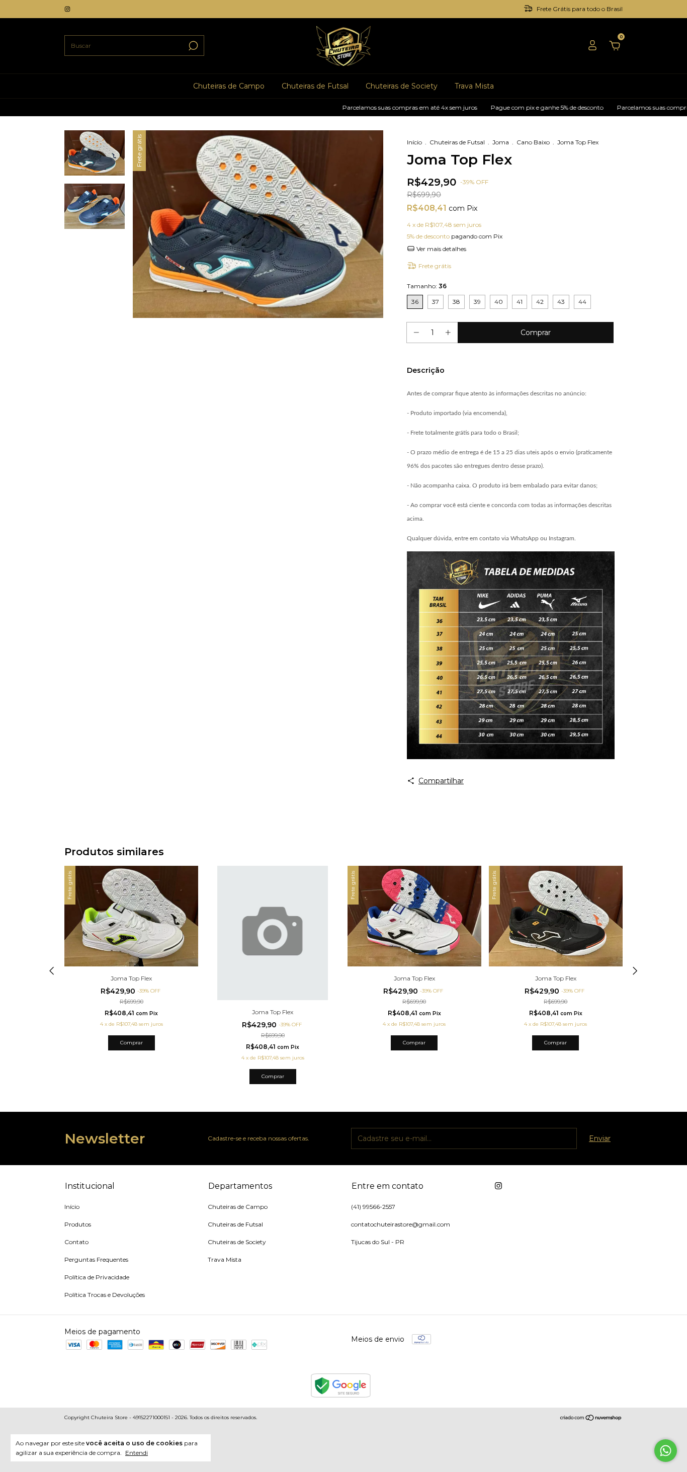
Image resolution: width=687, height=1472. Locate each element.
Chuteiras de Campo (229, 86)
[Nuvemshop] (591, 1418)
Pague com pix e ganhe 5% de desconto (512, 107)
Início (414, 142)
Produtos (77, 1224)
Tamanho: (427, 286)
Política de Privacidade (96, 1277)
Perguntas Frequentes (96, 1259)
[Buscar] (192, 46)
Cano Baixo (533, 142)
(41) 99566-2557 (373, 1206)
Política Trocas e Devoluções (104, 1294)
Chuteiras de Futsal (315, 86)
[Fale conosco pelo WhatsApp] (665, 1450)
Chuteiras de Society (402, 86)
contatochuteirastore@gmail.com (400, 1224)
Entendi (136, 1452)
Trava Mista (474, 86)
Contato (76, 1242)
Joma (500, 142)
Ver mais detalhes (440, 249)
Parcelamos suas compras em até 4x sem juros (375, 107)
